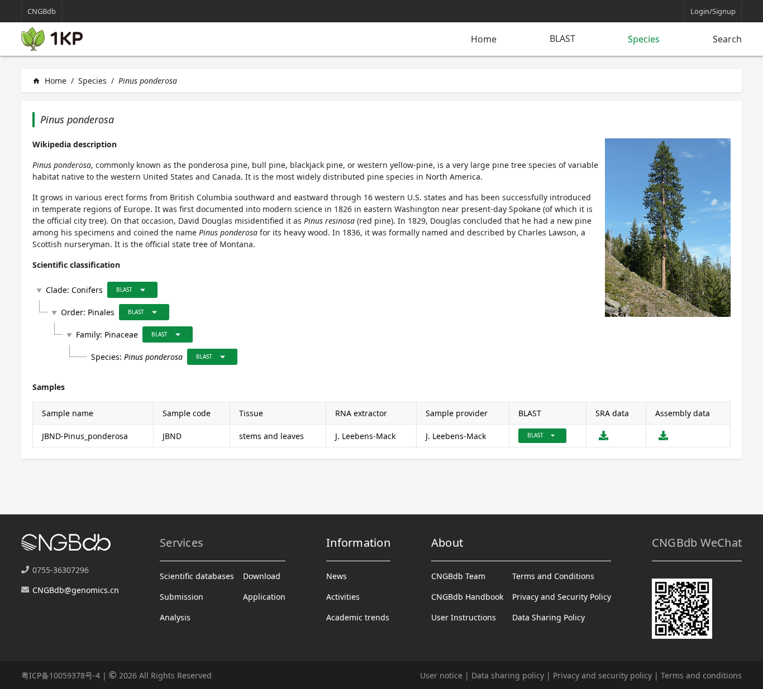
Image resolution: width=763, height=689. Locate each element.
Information (358, 542)
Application (264, 596)
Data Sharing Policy (548, 617)
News (336, 576)
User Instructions (463, 617)
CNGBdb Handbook (467, 596)
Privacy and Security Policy (561, 596)
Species (644, 39)
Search (727, 39)
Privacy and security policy (602, 675)
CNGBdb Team (458, 576)
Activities (343, 596)
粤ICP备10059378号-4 (60, 675)
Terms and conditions (701, 675)
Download (261, 576)
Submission (181, 596)
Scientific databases (197, 576)
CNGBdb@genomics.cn (75, 590)
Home (484, 39)
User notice (441, 675)
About (447, 542)
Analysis (175, 617)
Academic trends (357, 617)
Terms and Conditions (553, 576)
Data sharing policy (507, 675)
